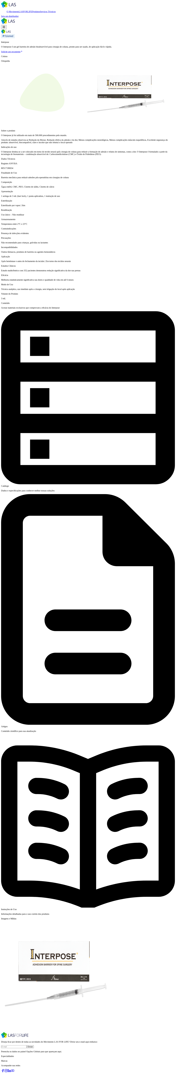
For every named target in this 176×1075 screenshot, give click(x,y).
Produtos (36, 11)
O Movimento (13, 11)
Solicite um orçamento (10, 52)
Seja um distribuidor (10, 16)
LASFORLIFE (25, 11)
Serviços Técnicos (48, 11)
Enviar (30, 1047)
